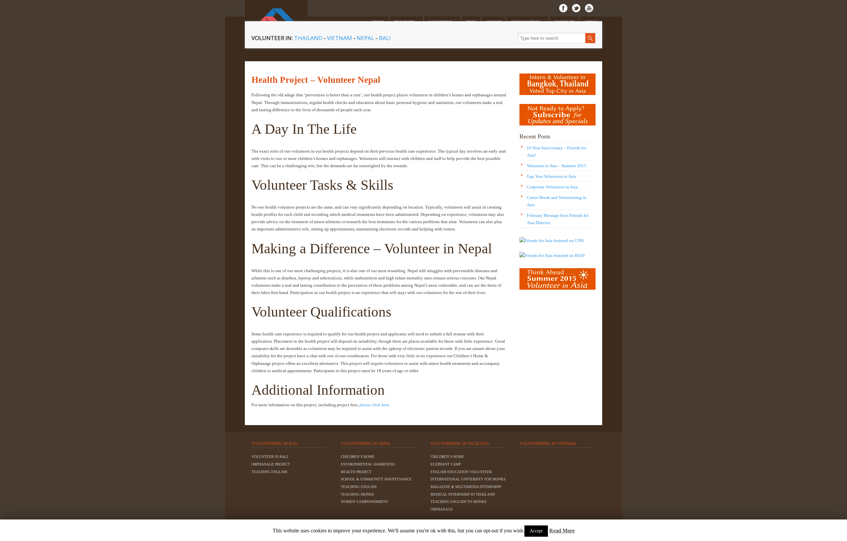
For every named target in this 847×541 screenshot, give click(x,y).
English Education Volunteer (461, 472)
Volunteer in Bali (269, 457)
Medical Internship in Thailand (462, 494)
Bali (385, 38)
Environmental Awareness (368, 464)
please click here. (374, 404)
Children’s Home (358, 457)
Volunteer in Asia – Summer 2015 (556, 165)
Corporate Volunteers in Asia (552, 186)
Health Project (356, 472)
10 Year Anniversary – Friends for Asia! (556, 151)
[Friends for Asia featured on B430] (552, 255)
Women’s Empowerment (364, 502)
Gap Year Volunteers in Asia (551, 176)
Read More (562, 530)
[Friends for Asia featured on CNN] (551, 240)
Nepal (365, 38)
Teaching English (269, 472)
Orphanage (441, 509)
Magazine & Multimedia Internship (465, 487)
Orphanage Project (270, 464)
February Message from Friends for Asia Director (558, 219)
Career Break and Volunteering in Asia (556, 201)
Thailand (308, 38)
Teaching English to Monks (458, 502)
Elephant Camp (445, 464)
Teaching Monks (357, 494)
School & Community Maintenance (376, 479)
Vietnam (340, 38)
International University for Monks (468, 479)
